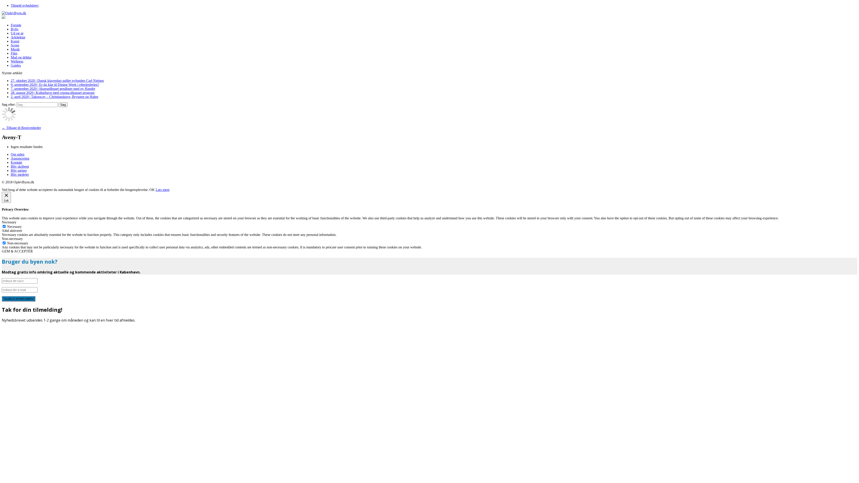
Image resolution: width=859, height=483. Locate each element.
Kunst (15, 41)
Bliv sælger (19, 170)
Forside (16, 25)
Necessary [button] (9, 222)
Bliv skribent (20, 166)
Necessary (14, 227)
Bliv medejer (20, 174)
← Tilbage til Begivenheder (21, 128)
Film (14, 53)
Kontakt (16, 162)
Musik (15, 49)
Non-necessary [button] (12, 239)
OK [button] (152, 190)
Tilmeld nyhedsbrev (25, 5)
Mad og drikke (21, 57)
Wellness (17, 61)
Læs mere (163, 190)
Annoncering (20, 158)
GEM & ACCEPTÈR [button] (17, 251)
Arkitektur (18, 37)
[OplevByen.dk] (429, 13)
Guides (16, 65)
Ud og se (17, 33)
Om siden (17, 154)
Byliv (15, 29)
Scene (15, 45)
